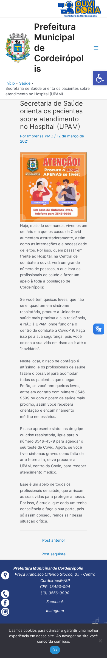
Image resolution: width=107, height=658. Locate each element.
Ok (54, 650)
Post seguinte (53, 554)
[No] (100, 640)
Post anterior (53, 540)
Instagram (55, 610)
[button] (100, 78)
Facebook (55, 601)
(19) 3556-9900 (55, 593)
